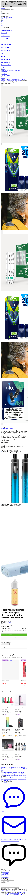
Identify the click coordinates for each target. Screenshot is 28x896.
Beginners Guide (23, 777)
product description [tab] (5, 449)
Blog (11, 777)
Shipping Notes (4, 647)
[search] (1, 12)
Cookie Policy (21, 779)
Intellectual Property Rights (19, 775)
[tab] (14, 450)
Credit (6, 774)
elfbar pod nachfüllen (5, 768)
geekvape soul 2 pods (5, 767)
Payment (10, 774)
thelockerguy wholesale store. (13, 893)
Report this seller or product (7, 428)
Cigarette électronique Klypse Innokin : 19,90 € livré (7, 730)
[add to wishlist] (1, 644)
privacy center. (21, 892)
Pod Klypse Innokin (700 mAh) (19, 708)
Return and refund (9, 775)
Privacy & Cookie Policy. (8, 891)
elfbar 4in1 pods (14, 768)
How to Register (4, 772)
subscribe (3, 882)
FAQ (7, 783)
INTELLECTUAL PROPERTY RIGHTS (15, 894)
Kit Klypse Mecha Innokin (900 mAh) (19, 730)
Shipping (14, 774)
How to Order (11, 772)
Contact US (3, 783)
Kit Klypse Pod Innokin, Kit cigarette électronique (7, 753)
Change (24, 628)
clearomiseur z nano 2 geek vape (18, 767)
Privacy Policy (4, 779)
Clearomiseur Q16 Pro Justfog (19, 753)
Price (16, 772)
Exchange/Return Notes (6, 650)
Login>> (6, 685)
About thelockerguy (5, 777)
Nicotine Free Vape (5, 680)
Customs (19, 774)
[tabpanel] (14, 529)
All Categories (8, 780)
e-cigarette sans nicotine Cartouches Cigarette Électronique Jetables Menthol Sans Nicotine (13, 80)
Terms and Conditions (12, 779)
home (2, 79)
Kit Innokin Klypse (5, 707)
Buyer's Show (15, 777)
